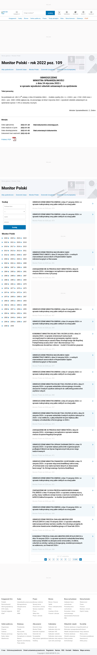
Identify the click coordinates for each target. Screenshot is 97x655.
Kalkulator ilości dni (54, 629)
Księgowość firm (7, 599)
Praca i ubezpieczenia (55, 606)
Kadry (20, 18)
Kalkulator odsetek (54, 634)
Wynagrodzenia (22, 604)
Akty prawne (37, 624)
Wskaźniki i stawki (70, 624)
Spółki (50, 604)
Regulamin (50, 650)
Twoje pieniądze (53, 18)
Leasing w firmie (53, 611)
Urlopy (19, 609)
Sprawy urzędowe (38, 609)
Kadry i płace (5, 636)
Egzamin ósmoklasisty (23, 640)
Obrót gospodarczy (7, 606)
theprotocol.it (84, 638)
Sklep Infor (36, 613)
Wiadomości (83, 602)
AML (65, 618)
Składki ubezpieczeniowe (71, 631)
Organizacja (5, 627)
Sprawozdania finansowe (71, 615)
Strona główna (6, 55)
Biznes (26, 18)
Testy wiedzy (21, 643)
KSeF (86, 18)
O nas (3, 650)
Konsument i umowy (39, 606)
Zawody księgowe (6, 611)
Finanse (82, 606)
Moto (62, 18)
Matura (19, 638)
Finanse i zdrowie (53, 613)
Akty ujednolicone (8, 69)
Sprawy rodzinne (38, 602)
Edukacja (80, 18)
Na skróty (83, 624)
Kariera (57, 650)
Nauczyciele (20, 631)
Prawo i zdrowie (37, 615)
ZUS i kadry (4, 609)
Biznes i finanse (53, 602)
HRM (18, 613)
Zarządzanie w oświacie (24, 636)
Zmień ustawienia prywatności (34, 650)
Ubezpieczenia (21, 606)
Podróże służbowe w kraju (72, 627)
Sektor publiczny (35, 18)
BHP (18, 611)
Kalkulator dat (52, 627)
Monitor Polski (16, 55)
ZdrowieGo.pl (84, 627)
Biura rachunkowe (70, 599)
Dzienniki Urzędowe (48, 69)
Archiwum (83, 629)
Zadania (3, 631)
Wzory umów (84, 634)
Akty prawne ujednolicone (40, 638)
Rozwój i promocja (6, 634)
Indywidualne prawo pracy (25, 602)
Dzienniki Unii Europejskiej (66, 69)
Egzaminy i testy (22, 634)
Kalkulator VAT (52, 631)
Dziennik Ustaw (21, 69)
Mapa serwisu (85, 650)
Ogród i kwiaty (84, 611)
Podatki (3, 602)
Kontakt (68, 650)
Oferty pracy (83, 640)
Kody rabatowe (84, 631)
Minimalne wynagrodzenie (72, 629)
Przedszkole (20, 627)
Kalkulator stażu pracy (55, 636)
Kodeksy (35, 640)
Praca (34, 611)
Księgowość (12, 18)
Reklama (76, 650)
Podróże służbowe (69, 634)
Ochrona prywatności (14, 650)
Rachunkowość (6, 604)
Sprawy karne (37, 604)
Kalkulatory (52, 624)
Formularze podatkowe (87, 636)
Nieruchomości (70, 18)
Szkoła (19, 629)
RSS (62, 650)
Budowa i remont (85, 609)
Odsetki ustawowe (69, 636)
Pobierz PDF (6, 139)
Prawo (45, 18)
